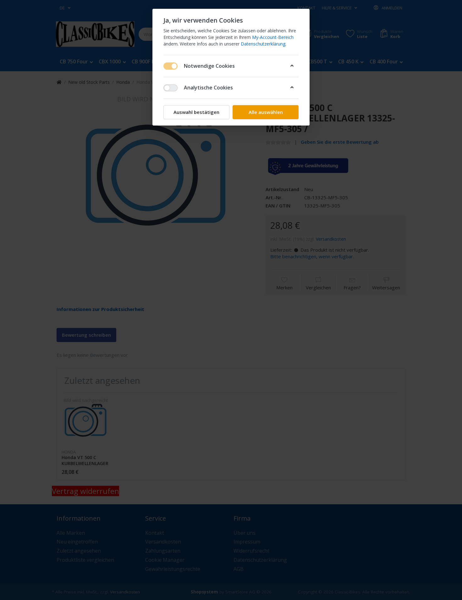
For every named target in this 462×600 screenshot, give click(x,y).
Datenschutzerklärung (263, 44)
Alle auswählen (266, 112)
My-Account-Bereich (273, 37)
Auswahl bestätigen (196, 112)
